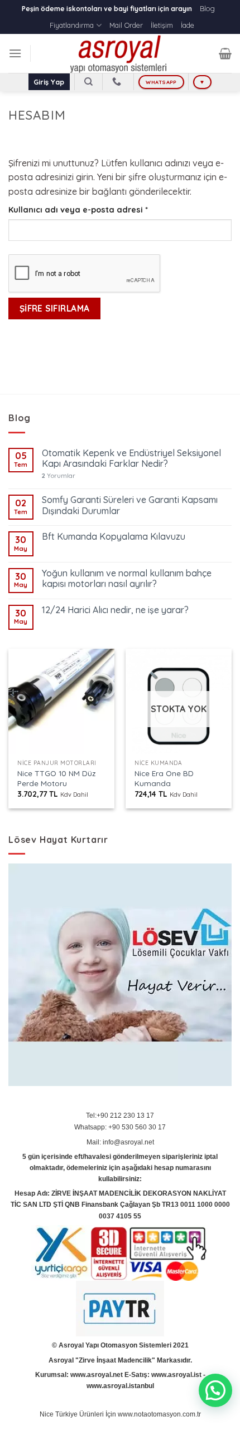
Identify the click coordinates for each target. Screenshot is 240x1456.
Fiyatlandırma (72, 25)
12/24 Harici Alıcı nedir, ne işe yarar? (115, 610)
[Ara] (88, 82)
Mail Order (126, 25)
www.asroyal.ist (176, 1375)
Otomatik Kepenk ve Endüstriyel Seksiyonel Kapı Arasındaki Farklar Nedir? (131, 458)
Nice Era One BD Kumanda (164, 778)
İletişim (162, 25)
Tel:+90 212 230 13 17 (120, 1115)
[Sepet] (225, 53)
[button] (215, 1390)
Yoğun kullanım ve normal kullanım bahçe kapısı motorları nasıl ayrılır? (127, 578)
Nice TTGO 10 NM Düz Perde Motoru (56, 778)
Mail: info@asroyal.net (120, 1142)
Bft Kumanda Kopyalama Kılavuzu (113, 536)
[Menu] (15, 53)
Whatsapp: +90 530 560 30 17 (120, 1127)
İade (187, 25)
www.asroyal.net (96, 1375)
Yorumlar (58, 476)
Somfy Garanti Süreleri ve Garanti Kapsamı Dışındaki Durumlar (130, 505)
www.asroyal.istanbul (120, 1386)
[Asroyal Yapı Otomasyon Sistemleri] (120, 53)
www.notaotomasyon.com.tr (159, 1414)
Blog (207, 8)
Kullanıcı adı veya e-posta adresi (91, 209)
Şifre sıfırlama (55, 308)
